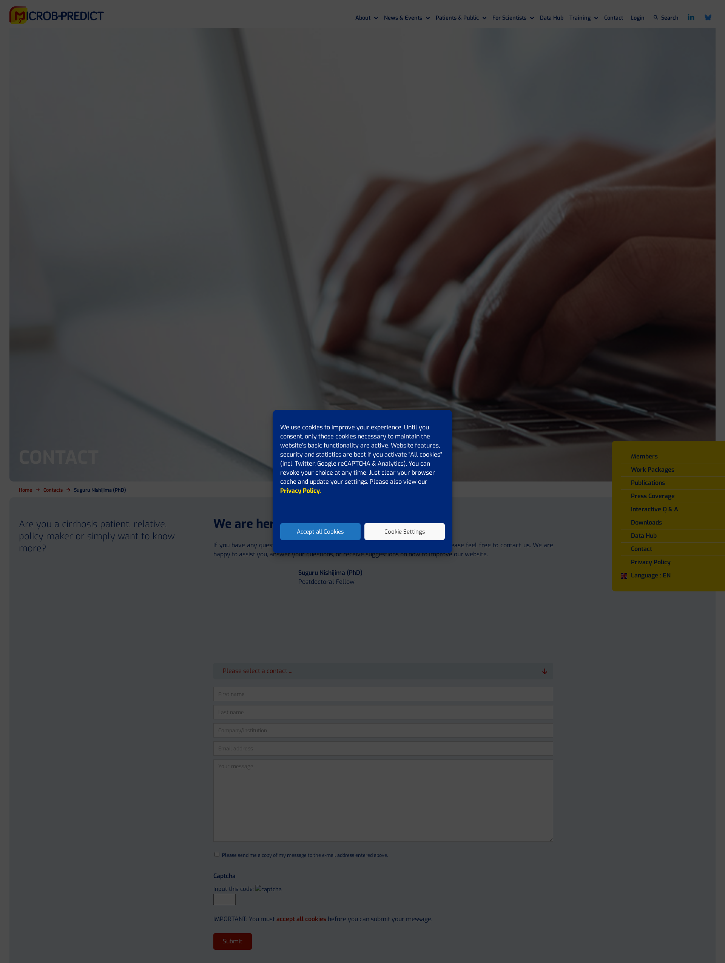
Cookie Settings (404, 532)
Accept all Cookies (320, 532)
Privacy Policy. (300, 491)
